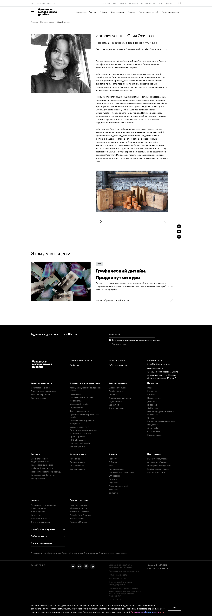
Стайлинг (113, 395)
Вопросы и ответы (156, 472)
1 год (99, 264)
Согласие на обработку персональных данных (120, 566)
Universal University (46, 3)
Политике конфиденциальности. (147, 612)
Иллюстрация (76, 394)
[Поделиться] (179, 226)
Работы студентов (118, 365)
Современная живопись (120, 398)
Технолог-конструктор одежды (46, 472)
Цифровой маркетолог (42, 468)
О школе (113, 454)
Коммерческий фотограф (43, 475)
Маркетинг (114, 405)
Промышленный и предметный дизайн (84, 416)
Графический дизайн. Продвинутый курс (134, 43)
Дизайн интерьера (117, 388)
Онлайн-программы (118, 383)
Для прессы (114, 476)
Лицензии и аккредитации (121, 472)
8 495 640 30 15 (166, 3)
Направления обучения (86, 12)
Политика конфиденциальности (125, 571)
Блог (115, 3)
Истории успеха (136, 3)
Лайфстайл (152, 408)
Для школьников (78, 454)
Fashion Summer (77, 519)
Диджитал (152, 402)
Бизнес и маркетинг (40, 395)
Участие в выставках (41, 519)
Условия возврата (117, 579)
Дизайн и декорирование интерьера (82, 422)
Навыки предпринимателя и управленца (160, 413)
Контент (151, 395)
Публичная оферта (118, 575)
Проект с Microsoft (79, 522)
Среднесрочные (77, 437)
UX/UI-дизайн (115, 402)
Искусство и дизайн (40, 388)
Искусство (152, 425)
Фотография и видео (80, 411)
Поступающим (117, 12)
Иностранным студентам (159, 466)
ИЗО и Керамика (78, 440)
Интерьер (152, 405)
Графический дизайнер (42, 465)
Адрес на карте (155, 368)
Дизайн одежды (116, 391)
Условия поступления (157, 459)
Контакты (113, 493)
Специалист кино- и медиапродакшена (40, 460)
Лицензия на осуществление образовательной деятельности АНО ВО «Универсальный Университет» (125, 592)
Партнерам (150, 3)
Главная (34, 22)
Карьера (131, 12)
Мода (149, 388)
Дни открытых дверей (148, 12)
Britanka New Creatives (80, 515)
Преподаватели (116, 469)
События (122, 3)
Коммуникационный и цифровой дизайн (85, 389)
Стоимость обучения (157, 462)
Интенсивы (152, 383)
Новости (106, 3)
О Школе (103, 12)
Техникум (35, 454)
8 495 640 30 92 (155, 360)
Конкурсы (35, 515)
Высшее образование (41, 383)
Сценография (76, 408)
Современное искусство (81, 397)
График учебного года (158, 469)
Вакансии (113, 490)
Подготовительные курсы (43, 391)
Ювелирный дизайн (79, 404)
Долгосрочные (77, 466)
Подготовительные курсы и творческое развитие (83, 431)
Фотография (153, 428)
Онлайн (150, 418)
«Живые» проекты (78, 508)
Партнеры (113, 483)
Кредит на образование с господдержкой (121, 583)
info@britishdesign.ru (158, 364)
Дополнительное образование (85, 383)
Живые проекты (38, 512)
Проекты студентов (170, 12)
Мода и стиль (76, 401)
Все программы (38, 398)
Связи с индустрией (118, 486)
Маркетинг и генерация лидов (162, 421)
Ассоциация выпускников (43, 505)
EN (32, 3)
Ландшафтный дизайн (80, 443)
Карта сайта (115, 600)
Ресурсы (113, 479)
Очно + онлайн (154, 432)
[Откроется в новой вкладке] (73, 566)
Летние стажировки (40, 522)
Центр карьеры (38, 508)
